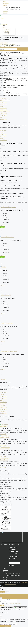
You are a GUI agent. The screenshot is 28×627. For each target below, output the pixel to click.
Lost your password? (15, 603)
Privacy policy (24, 582)
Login (2, 605)
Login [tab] (4, 595)
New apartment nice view (10, 240)
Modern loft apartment (9, 326)
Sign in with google (21, 607)
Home (4, 1)
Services (5, 5)
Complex (3, 270)
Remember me (5, 603)
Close (7, 592)
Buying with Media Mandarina (13, 7)
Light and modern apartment (12, 210)
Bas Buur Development (10, 584)
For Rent (2, 225)
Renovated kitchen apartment (12, 354)
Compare (2, 592)
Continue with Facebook (7, 607)
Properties (6, 3)
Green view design (7, 298)
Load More (3, 379)
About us (5, 11)
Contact (5, 12)
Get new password (5, 626)
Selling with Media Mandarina (13, 9)
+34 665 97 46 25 (6, 100)
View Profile (3, 434)
